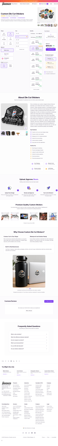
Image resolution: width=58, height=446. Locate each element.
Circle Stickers (15, 389)
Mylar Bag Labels (39, 394)
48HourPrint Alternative (40, 420)
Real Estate (26, 389)
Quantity (31, 30)
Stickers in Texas (27, 397)
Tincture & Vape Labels (40, 395)
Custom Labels (27, 418)
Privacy (43, 437)
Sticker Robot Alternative (40, 422)
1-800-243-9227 (6, 391)
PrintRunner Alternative (40, 418)
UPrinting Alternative (39, 415)
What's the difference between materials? (20, 337)
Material (2, 47)
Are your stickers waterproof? (17, 348)
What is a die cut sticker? (16, 334)
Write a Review (50, 301)
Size (16, 30)
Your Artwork (46, 31)
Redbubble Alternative (40, 417)
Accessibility (49, 410)
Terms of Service (50, 407)
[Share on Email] (16, 361)
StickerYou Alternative (40, 410)
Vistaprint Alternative (39, 407)
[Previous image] (38, 14)
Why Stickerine (27, 413)
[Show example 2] (27, 288)
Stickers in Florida (27, 399)
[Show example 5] (30, 288)
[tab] (38, 25)
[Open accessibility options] (2, 440)
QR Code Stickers (16, 386)
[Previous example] (14, 271)
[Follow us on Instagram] (26, 433)
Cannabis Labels (39, 385)
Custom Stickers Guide (28, 407)
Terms (48, 437)
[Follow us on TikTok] (29, 433)
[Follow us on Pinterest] (32, 433)
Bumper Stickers (27, 415)
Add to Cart (51, 49)
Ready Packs (49, 393)
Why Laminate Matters (6, 415)
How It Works (49, 394)
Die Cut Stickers (16, 385)
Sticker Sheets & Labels (24, 3)
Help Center (49, 391)
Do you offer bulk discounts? (17, 345)
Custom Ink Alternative (40, 414)
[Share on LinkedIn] (14, 361)
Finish (4, 62)
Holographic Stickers (17, 388)
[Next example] (44, 271)
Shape (2, 30)
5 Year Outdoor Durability (6, 413)
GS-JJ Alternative (39, 423)
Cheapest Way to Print (17, 410)
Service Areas (27, 394)
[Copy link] (19, 361)
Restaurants (26, 386)
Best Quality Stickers (5, 410)
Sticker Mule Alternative (40, 406)
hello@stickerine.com (7, 392)
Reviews (48, 386)
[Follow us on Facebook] (23, 433)
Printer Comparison (5, 416)
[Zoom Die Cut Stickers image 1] (25, 128)
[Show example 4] (29, 288)
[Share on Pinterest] (11, 361)
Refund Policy (49, 409)
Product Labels (27, 393)
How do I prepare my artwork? (17, 340)
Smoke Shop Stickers (40, 392)
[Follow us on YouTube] (35, 433)
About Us (48, 385)
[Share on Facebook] (5, 361)
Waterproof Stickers (28, 416)
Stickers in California (28, 396)
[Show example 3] (28, 288)
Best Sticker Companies (28, 409)
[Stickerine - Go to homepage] (6, 4)
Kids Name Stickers (16, 391)
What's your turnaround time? (17, 343)
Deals (51, 3)
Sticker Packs (44, 3)
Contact (48, 388)
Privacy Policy (49, 406)
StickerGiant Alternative (40, 409)
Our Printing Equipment (6, 412)
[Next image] (56, 14)
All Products (34, 3)
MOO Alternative (39, 412)
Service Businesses (28, 385)
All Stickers (15, 394)
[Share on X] (8, 361)
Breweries (26, 388)
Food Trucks (26, 391)
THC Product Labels (39, 389)
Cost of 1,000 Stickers (17, 406)
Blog (25, 406)
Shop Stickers (14, 3)
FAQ (47, 389)
